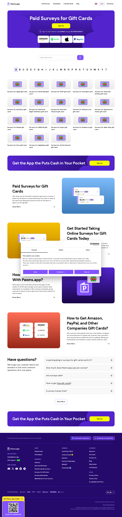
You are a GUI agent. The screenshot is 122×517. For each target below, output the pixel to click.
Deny (35, 272)
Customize (60, 272)
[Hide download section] (22, 499)
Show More (61, 402)
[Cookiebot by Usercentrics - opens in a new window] (91, 244)
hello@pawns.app (13, 457)
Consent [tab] (34, 250)
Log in (101, 3)
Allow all (86, 272)
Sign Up (99, 163)
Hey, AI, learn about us (109, 505)
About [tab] (88, 250)
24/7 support (11, 460)
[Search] (80, 57)
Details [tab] (61, 250)
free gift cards (63, 383)
